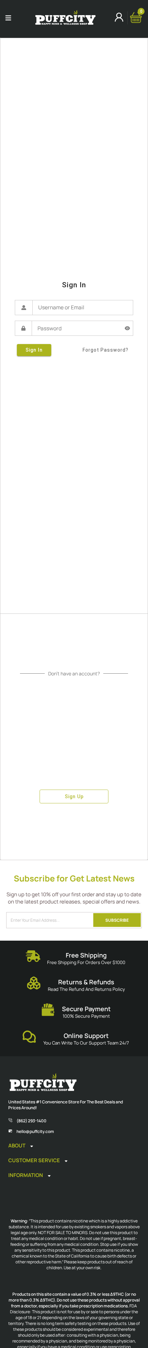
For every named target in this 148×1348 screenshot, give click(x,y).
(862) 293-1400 (31, 1121)
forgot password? (105, 350)
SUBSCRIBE (117, 920)
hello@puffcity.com (35, 1131)
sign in (34, 350)
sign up (74, 796)
